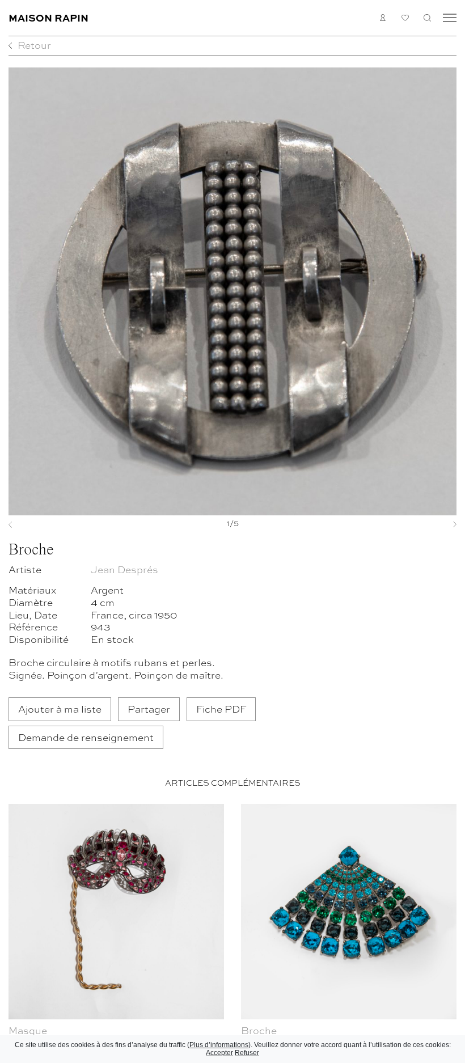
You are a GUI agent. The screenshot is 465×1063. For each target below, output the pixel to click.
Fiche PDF (221, 708)
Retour (34, 44)
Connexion (383, 17)
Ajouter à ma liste (60, 708)
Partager (149, 708)
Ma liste (405, 17)
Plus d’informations (218, 1045)
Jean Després (124, 569)
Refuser (247, 1053)
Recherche (427, 17)
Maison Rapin (48, 17)
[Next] (423, 524)
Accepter (219, 1053)
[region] (232, 931)
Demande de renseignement (86, 737)
